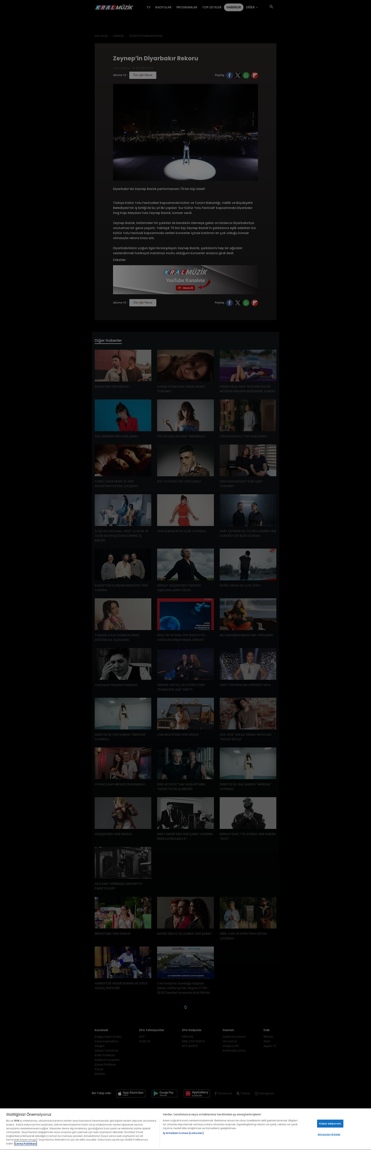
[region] (185, 1129)
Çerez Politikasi (26, 1143)
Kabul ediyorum (330, 1123)
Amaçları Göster (329, 1134)
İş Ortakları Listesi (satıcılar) (183, 1133)
